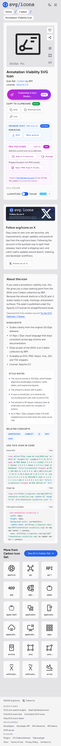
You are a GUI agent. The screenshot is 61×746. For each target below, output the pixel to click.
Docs (6, 742)
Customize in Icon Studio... (32, 95)
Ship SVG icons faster (14, 718)
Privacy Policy (31, 742)
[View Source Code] (50, 62)
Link (15, 117)
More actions (32, 135)
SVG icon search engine (15, 710)
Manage (49, 156)
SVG (15, 110)
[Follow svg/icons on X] (30, 213)
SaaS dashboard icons (38, 710)
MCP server (9, 730)
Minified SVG (34, 110)
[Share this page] (50, 37)
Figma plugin (39, 738)
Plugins (7, 738)
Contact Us (45, 742)
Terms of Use (17, 742)
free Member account (25, 178)
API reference (38, 726)
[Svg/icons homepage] (18, 5)
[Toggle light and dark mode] (49, 4)
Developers (9, 726)
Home (8, 11)
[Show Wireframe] (50, 55)
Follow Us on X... (21, 263)
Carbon (23, 11)
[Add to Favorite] (50, 30)
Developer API (23, 726)
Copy (51, 450)
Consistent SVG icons (34, 714)
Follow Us (30, 700)
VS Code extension (21, 738)
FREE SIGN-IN (32, 126)
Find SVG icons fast (13, 714)
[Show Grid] (50, 48)
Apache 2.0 (22, 84)
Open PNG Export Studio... (28, 168)
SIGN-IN (37, 147)
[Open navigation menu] (55, 5)
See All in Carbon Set (39, 553)
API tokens (52, 726)
